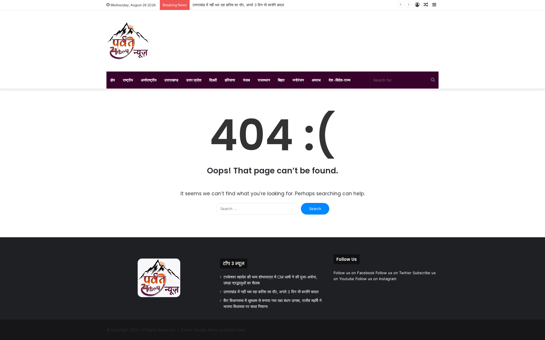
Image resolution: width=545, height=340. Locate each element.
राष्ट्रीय (128, 80)
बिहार (281, 80)
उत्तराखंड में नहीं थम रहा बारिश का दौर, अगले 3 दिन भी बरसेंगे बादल (238, 5)
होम (112, 80)
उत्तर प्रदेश (193, 80)
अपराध (316, 80)
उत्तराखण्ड (171, 80)
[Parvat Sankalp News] (127, 41)
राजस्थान (264, 80)
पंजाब (246, 80)
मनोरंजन (298, 80)
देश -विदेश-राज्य (339, 80)
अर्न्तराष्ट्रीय (148, 80)
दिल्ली (213, 80)
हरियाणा (230, 80)
